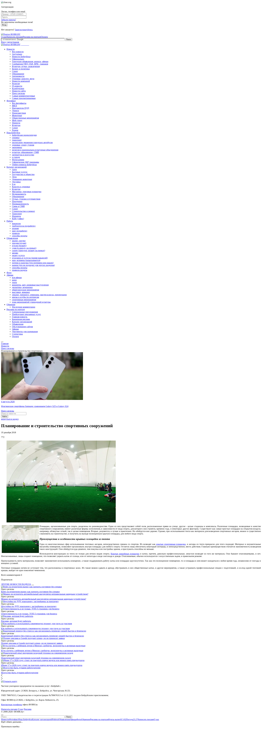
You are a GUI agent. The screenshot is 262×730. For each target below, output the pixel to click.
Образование (18, 74)
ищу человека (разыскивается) (26, 260)
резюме (15, 228)
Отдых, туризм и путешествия (26, 199)
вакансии (16, 223)
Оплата (44, 37)
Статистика (17, 334)
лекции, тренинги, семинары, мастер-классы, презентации (39, 295)
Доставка (16, 182)
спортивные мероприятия (24, 299)
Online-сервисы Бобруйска (24, 164)
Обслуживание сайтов (22, 326)
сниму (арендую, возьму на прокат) (28, 250)
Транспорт (17, 214)
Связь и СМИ (18, 206)
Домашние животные (22, 179)
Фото (9, 272)
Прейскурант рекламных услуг (26, 314)
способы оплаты (19, 236)
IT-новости (17, 86)
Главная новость (19, 317)
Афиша (10, 275)
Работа (10, 221)
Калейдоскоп (18, 88)
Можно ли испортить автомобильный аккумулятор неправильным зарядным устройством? (43, 599)
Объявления (12, 238)
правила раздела (19, 270)
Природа (16, 123)
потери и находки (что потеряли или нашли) (32, 263)
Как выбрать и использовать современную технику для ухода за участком (35, 628)
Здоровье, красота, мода (23, 78)
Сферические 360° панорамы (25, 162)
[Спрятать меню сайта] (2, 714)
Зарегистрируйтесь (24, 30)
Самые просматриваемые (24, 98)
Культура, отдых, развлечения (26, 66)
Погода (132, 719)
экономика (17, 147)
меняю (15, 253)
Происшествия (19, 113)
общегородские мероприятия (25, 290)
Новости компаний (21, 81)
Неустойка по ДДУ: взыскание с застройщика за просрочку (28, 606)
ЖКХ (14, 105)
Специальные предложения (25, 312)
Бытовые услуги (19, 172)
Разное (15, 130)
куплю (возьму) (19, 245)
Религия (16, 83)
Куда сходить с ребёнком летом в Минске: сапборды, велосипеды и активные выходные (42, 650)
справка (15, 137)
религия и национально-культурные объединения (35, 150)
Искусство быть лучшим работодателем (19, 672)
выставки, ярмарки (21, 292)
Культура (16, 125)
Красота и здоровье (21, 187)
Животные (17, 115)
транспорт (17, 140)
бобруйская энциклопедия (24, 135)
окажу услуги (18, 255)
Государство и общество (23, 174)
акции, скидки (19, 241)
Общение (11, 304)
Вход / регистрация (10, 42)
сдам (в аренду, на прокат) (24, 248)
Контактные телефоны (11, 704)
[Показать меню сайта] (2, 341)
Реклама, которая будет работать (16, 621)
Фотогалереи (18, 159)
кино (14, 280)
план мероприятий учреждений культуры (31, 302)
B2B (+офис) (18, 218)
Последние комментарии (23, 307)
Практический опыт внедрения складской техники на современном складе (36, 658)
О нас (3, 37)
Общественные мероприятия (25, 118)
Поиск (68, 39)
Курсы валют (117, 719)
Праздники (17, 201)
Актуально (17, 54)
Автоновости (18, 76)
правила (16, 233)
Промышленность (20, 204)
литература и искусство (23, 155)
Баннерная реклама (21, 319)
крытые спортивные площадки (171, 544)
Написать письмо (14, 37)
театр (14, 282)
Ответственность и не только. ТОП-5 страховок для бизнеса (29, 614)
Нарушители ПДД (20, 108)
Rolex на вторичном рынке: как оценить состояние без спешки (30, 591)
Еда (13, 184)
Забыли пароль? (8, 20)
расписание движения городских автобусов (32, 142)
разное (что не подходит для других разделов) (33, 265)
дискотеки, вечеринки (22, 287)
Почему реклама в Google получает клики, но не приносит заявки (32, 643)
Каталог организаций (17, 167)
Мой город (17, 120)
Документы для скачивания (25, 331)
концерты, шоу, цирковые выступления (30, 285)
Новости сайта (19, 91)
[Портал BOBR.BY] (10, 34)
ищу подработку (19, 231)
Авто (14, 169)
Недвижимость (19, 194)
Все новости (18, 51)
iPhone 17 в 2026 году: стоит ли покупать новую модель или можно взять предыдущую (41, 665)
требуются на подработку (24, 226)
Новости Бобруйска (21, 56)
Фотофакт (11, 101)
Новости (11, 49)
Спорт (15, 71)
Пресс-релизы (18, 93)
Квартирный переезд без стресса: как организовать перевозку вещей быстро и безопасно (42, 636)
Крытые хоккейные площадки (125, 554)
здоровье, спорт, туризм (23, 145)
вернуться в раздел (10, 419)
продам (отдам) (19, 243)
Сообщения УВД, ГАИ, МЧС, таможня (30, 64)
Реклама (27, 709)
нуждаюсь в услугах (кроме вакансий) (30, 258)
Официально (18, 59)
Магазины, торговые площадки (26, 191)
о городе (16, 157)
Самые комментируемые (23, 96)
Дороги (15, 110)
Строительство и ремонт (23, 211)
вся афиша (17, 277)
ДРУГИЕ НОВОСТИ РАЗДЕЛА (16, 584)
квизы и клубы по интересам (25, 297)
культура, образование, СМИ (25, 152)
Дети (14, 177)
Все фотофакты (19, 103)
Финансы (16, 216)
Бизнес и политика (21, 69)
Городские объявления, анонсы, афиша (30, 61)
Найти (4, 416)
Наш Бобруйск (13, 132)
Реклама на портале (32, 37)
